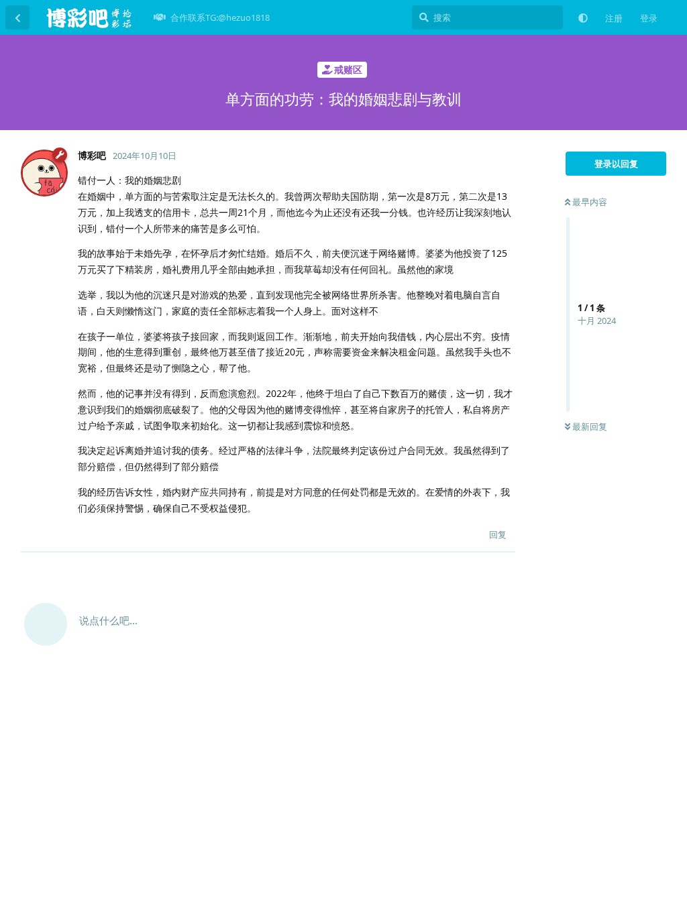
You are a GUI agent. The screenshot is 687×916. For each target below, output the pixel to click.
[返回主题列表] (17, 17)
